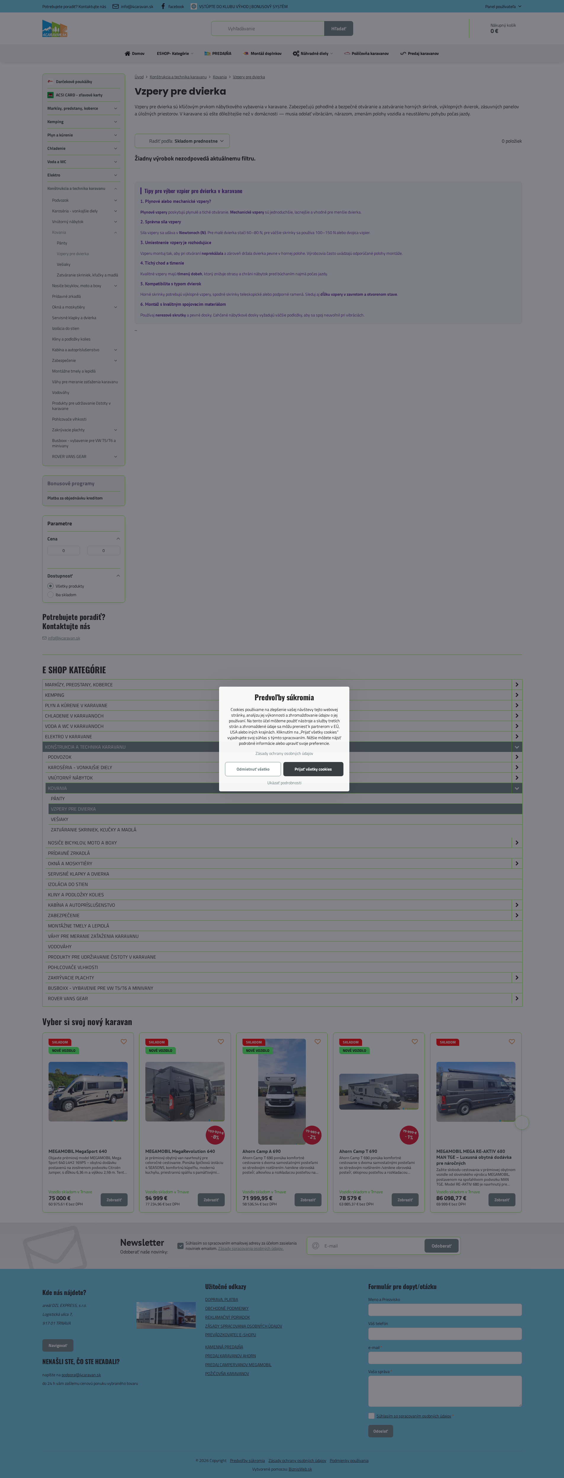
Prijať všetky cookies (313, 769)
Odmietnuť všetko (253, 769)
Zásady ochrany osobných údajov (284, 753)
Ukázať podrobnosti (284, 782)
